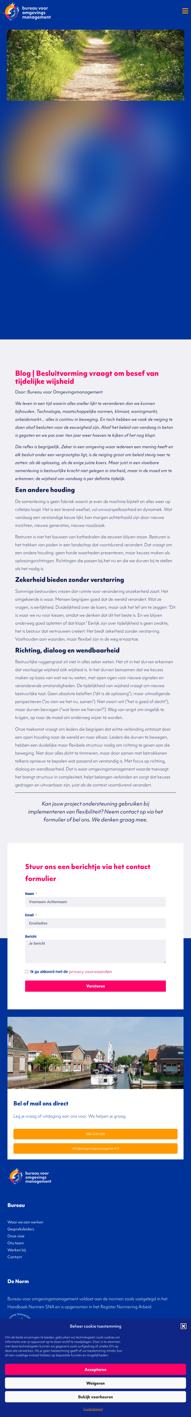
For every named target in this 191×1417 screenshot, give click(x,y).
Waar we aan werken (25, 1222)
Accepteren (95, 1369)
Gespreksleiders (20, 1229)
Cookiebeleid (93, 1409)
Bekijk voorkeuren (95, 1397)
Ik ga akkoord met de (71, 972)
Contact (14, 1256)
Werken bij (16, 1250)
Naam (30, 894)
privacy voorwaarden (90, 971)
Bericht (31, 936)
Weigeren (95, 1383)
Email (30, 915)
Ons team (15, 1243)
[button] (183, 1326)
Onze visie (15, 1236)
